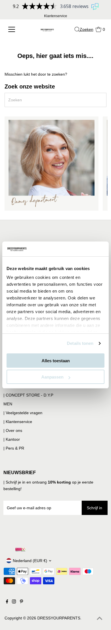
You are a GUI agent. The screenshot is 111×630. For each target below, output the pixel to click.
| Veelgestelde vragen (22, 412)
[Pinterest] (21, 602)
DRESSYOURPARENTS (58, 618)
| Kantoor (11, 439)
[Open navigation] (14, 29)
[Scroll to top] (99, 618)
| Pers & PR (13, 448)
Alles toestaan (56, 360)
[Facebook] (7, 602)
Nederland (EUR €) (30, 560)
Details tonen (80, 343)
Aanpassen (52, 377)
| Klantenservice (17, 421)
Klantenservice (55, 16)
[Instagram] (14, 602)
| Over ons (12, 430)
